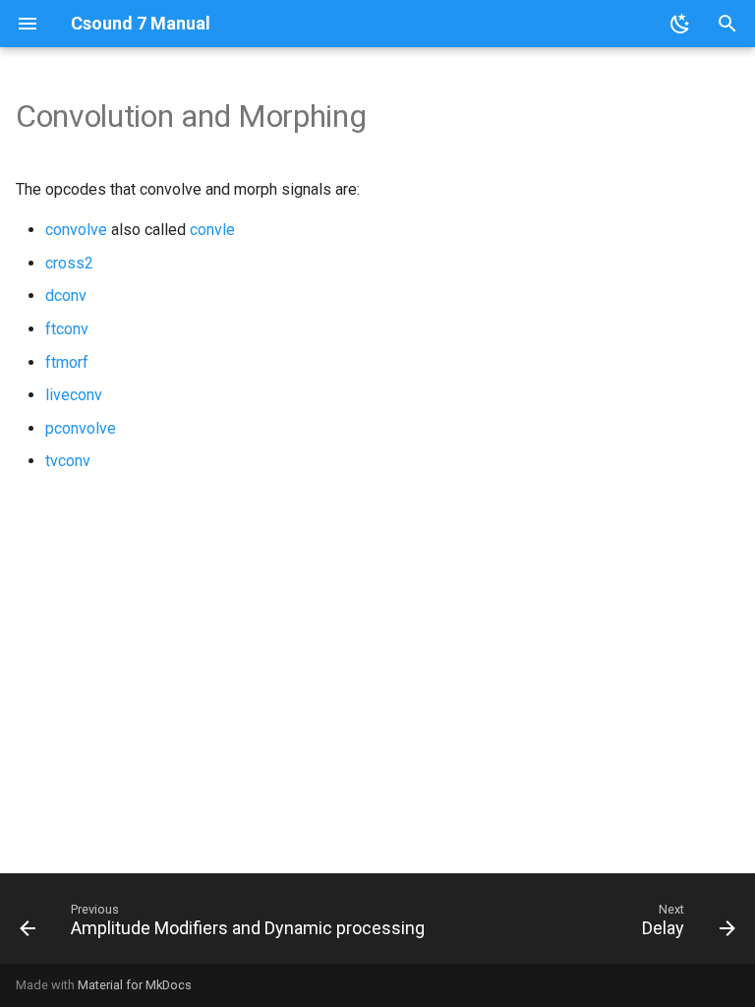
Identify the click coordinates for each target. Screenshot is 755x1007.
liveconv (73, 394)
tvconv (67, 460)
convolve (76, 229)
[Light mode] (680, 23)
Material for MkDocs (135, 984)
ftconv (66, 329)
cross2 (69, 263)
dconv (66, 295)
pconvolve (80, 428)
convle (212, 229)
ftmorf (66, 362)
